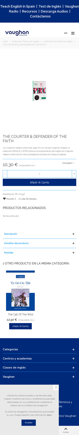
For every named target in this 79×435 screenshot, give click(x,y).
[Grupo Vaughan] (17, 33)
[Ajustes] (65, 33)
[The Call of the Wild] (20, 291)
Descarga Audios (54, 11)
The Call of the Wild (20, 314)
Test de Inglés (50, 6)
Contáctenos (40, 16)
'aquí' (49, 415)
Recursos (29, 11)
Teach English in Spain (17, 6)
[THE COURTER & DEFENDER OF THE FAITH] (39, 91)
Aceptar (29, 422)
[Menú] (72, 33)
